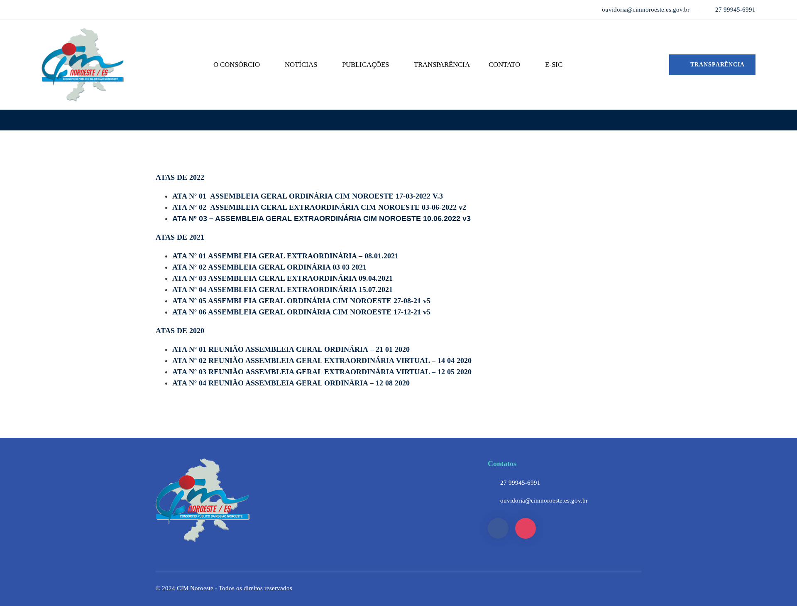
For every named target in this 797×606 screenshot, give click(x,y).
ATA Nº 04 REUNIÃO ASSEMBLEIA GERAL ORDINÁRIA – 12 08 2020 (291, 383)
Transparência (716, 64)
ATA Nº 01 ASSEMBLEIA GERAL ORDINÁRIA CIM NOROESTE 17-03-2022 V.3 (307, 196)
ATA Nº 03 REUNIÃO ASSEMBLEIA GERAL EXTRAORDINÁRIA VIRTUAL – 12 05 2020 (322, 372)
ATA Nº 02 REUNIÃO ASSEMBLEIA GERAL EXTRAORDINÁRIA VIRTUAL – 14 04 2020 (322, 360)
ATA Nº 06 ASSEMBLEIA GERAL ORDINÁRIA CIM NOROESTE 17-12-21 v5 (301, 312)
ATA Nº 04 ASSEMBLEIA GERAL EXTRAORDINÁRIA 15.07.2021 (282, 289)
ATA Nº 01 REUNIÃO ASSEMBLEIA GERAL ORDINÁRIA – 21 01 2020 (291, 349)
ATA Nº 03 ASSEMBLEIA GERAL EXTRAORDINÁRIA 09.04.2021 (282, 278)
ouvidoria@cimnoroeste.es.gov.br (544, 500)
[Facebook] (498, 528)
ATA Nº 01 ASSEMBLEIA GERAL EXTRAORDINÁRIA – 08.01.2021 (285, 256)
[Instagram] (525, 528)
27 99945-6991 (520, 482)
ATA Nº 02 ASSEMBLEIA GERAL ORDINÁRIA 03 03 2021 (269, 267)
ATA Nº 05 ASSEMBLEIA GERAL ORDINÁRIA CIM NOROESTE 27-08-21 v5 (301, 301)
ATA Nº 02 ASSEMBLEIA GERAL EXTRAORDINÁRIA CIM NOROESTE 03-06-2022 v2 (319, 207)
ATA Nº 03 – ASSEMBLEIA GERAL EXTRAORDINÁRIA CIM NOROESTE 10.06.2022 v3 (321, 218)
